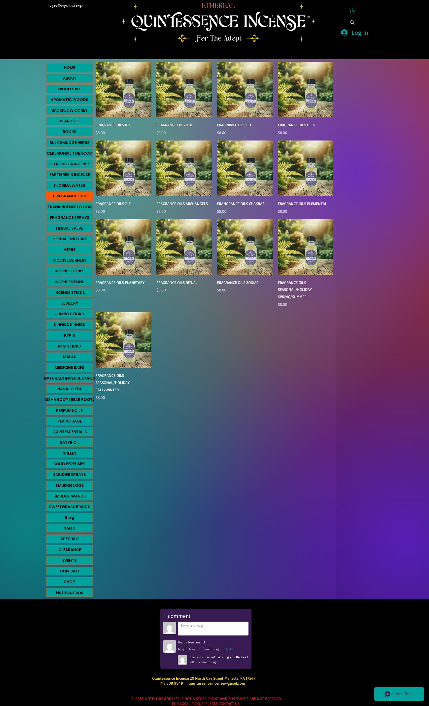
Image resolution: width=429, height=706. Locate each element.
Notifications (69, 592)
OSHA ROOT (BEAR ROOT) (69, 399)
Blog (69, 517)
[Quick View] (123, 90)
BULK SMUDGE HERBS (69, 142)
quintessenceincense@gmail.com (217, 683)
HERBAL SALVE (69, 228)
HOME (69, 68)
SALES (69, 528)
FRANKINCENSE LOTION (70, 207)
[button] (352, 11)
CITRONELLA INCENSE (69, 164)
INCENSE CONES (70, 271)
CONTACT (69, 571)
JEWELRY (69, 303)
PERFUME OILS (69, 410)
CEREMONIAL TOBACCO (69, 153)
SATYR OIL (69, 442)
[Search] (352, 22)
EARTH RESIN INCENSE (69, 174)
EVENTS (69, 560)
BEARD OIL (69, 121)
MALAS (69, 357)
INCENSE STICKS (69, 292)
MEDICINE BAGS (69, 367)
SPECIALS (70, 539)
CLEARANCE (69, 550)
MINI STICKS (69, 346)
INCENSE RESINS (69, 282)
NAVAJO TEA (69, 389)
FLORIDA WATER (69, 185)
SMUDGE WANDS (69, 496)
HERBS (70, 249)
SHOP (69, 582)
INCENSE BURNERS (70, 260)
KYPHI (69, 335)
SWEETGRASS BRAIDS (69, 507)
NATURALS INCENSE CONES (69, 378)
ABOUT (69, 78)
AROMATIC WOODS (69, 100)
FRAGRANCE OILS (69, 196)
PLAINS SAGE (69, 421)
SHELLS (69, 453)
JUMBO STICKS (69, 314)
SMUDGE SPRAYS (69, 474)
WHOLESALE (69, 89)
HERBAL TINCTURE (70, 239)
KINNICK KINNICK (69, 324)
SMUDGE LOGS (69, 485)
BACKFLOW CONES (69, 110)
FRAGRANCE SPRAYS (69, 217)
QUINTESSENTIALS (69, 432)
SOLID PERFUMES (69, 464)
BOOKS (69, 132)
